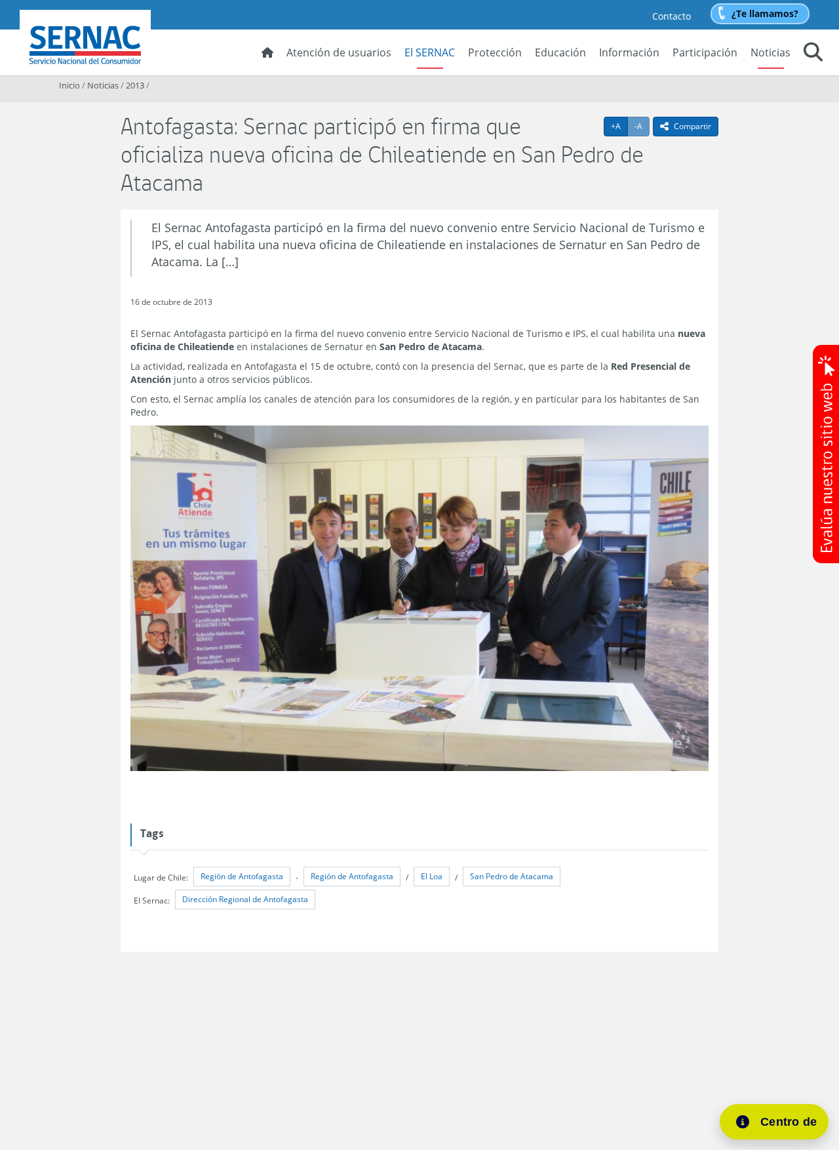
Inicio (69, 85)
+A (619, 126)
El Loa (431, 876)
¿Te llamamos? (765, 13)
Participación (705, 52)
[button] (813, 53)
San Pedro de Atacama (511, 876)
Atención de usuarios (338, 52)
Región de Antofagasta (242, 876)
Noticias (770, 52)
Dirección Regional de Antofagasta (245, 899)
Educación (560, 52)
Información (629, 52)
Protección (495, 52)
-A (642, 126)
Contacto (671, 16)
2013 (135, 85)
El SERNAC (429, 52)
